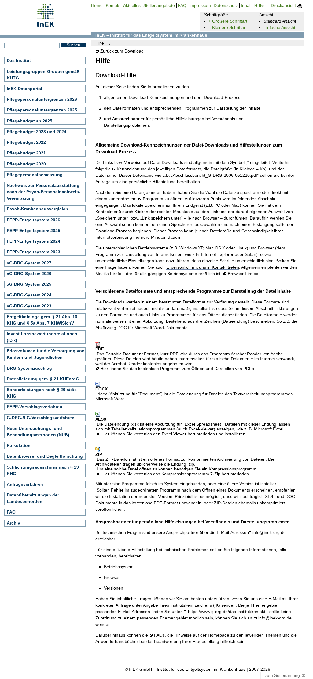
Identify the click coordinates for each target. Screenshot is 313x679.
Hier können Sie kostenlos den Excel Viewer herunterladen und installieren (173, 434)
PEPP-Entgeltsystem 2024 (33, 241)
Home (97, 5)
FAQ (11, 512)
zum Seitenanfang (283, 675)
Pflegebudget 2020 (26, 164)
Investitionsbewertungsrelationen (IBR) (42, 337)
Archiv (13, 523)
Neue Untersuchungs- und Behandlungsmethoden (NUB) (38, 431)
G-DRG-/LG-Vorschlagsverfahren (41, 417)
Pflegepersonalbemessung (35, 174)
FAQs (159, 635)
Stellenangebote (159, 5)
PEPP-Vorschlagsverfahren (34, 406)
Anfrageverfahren (25, 484)
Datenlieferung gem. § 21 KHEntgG (43, 378)
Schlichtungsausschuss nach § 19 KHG (43, 470)
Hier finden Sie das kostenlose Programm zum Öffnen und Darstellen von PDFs (177, 368)
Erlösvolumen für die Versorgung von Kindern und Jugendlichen (46, 354)
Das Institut (19, 60)
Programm (153, 199)
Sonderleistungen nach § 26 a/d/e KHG (42, 392)
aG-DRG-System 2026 (29, 273)
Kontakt (113, 5)
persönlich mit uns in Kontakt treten (205, 267)
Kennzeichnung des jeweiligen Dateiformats (159, 169)
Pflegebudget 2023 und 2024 (36, 131)
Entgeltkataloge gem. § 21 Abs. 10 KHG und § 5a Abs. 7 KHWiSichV (42, 319)
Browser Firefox (243, 273)
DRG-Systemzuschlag (29, 368)
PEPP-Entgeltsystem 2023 (33, 251)
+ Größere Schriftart (227, 21)
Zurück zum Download (121, 51)
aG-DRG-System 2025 (29, 284)
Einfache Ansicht (279, 27)
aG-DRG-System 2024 (29, 294)
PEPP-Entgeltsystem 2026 (33, 219)
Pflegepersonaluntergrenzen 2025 (42, 109)
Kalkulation (19, 445)
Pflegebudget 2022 (26, 142)
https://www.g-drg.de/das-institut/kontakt (226, 611)
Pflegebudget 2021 (26, 153)
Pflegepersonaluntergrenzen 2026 (42, 99)
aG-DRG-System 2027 (29, 262)
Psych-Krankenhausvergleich (37, 208)
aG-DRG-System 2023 (29, 305)
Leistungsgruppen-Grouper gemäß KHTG (43, 74)
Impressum (200, 5)
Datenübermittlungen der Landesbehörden (33, 498)
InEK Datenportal (24, 88)
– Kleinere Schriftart (227, 27)
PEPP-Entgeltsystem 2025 (33, 230)
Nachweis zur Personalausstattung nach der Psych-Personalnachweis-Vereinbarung (43, 192)
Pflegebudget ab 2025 (29, 120)
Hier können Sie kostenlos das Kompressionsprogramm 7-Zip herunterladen (175, 474)
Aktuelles (132, 5)
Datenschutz (226, 5)
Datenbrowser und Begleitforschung (45, 456)
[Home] (45, 24)
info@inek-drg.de (268, 532)
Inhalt (246, 5)
